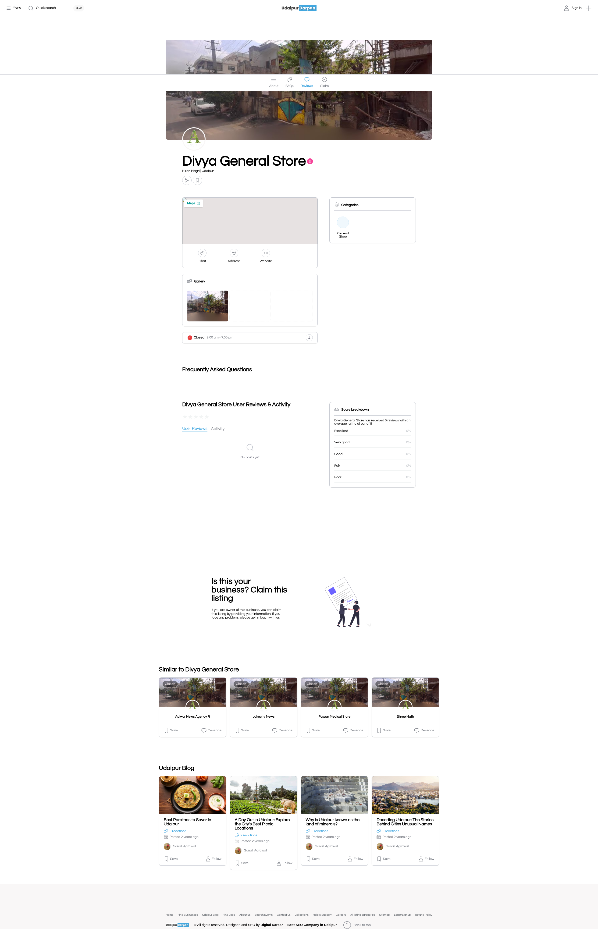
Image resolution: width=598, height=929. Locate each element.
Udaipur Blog (210, 914)
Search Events (264, 914)
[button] (588, 8)
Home (169, 914)
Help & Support (322, 914)
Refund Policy (423, 914)
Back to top (362, 925)
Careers (341, 914)
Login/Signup (402, 914)
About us (244, 914)
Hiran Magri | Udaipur (198, 171)
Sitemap (384, 914)
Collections (302, 914)
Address (234, 261)
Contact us (283, 914)
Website (266, 261)
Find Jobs (229, 914)
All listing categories (362, 914)
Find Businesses (188, 914)
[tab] (194, 429)
